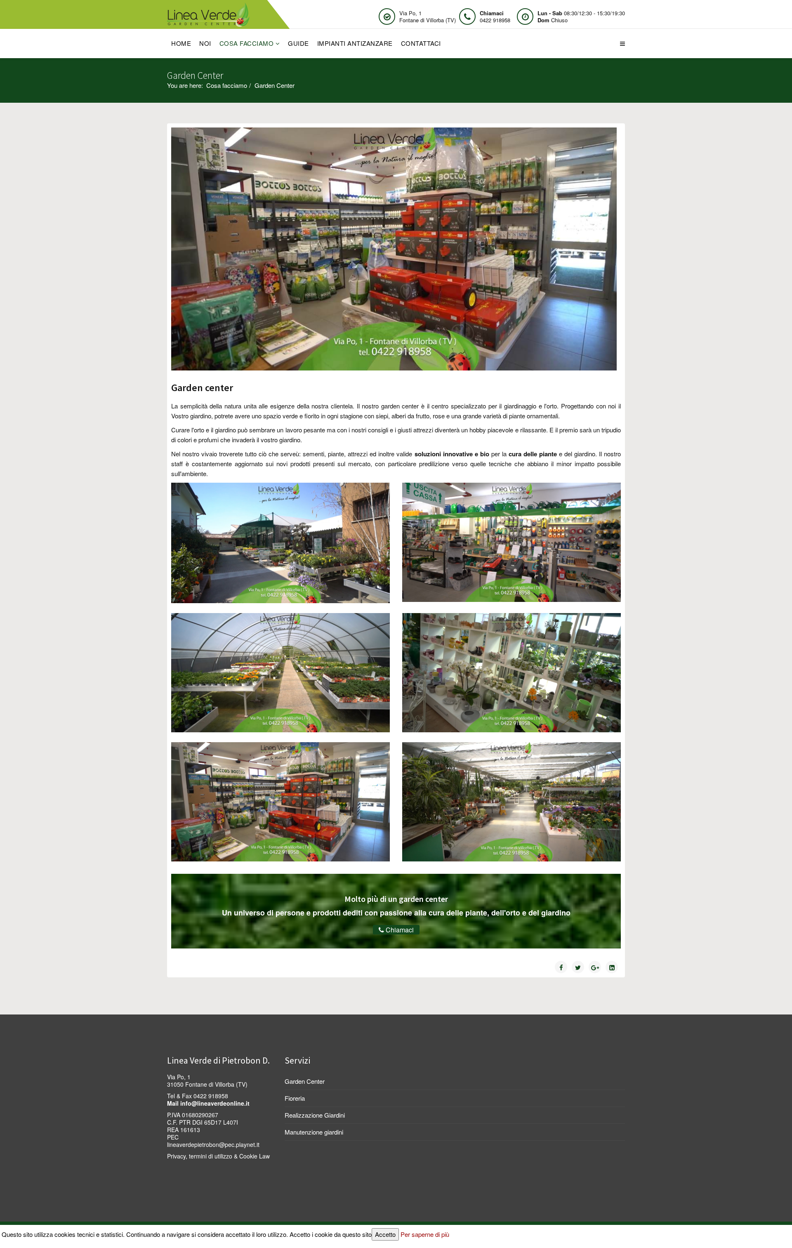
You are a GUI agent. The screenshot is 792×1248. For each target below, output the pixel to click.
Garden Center (305, 1081)
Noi (205, 43)
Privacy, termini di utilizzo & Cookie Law (218, 1156)
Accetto (385, 1234)
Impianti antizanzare (355, 43)
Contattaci (421, 43)
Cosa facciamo (246, 43)
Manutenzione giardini (314, 1132)
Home (181, 43)
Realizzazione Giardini (315, 1115)
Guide (298, 43)
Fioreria (295, 1098)
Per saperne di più (425, 1234)
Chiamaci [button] (399, 929)
